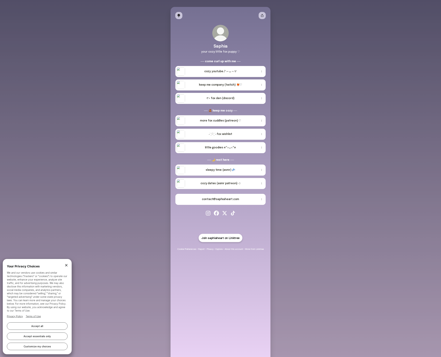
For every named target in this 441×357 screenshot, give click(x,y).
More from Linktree (254, 249)
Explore (219, 249)
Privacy (210, 249)
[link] (208, 213)
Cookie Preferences (186, 249)
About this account (234, 249)
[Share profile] (262, 15)
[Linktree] (178, 15)
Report (201, 249)
